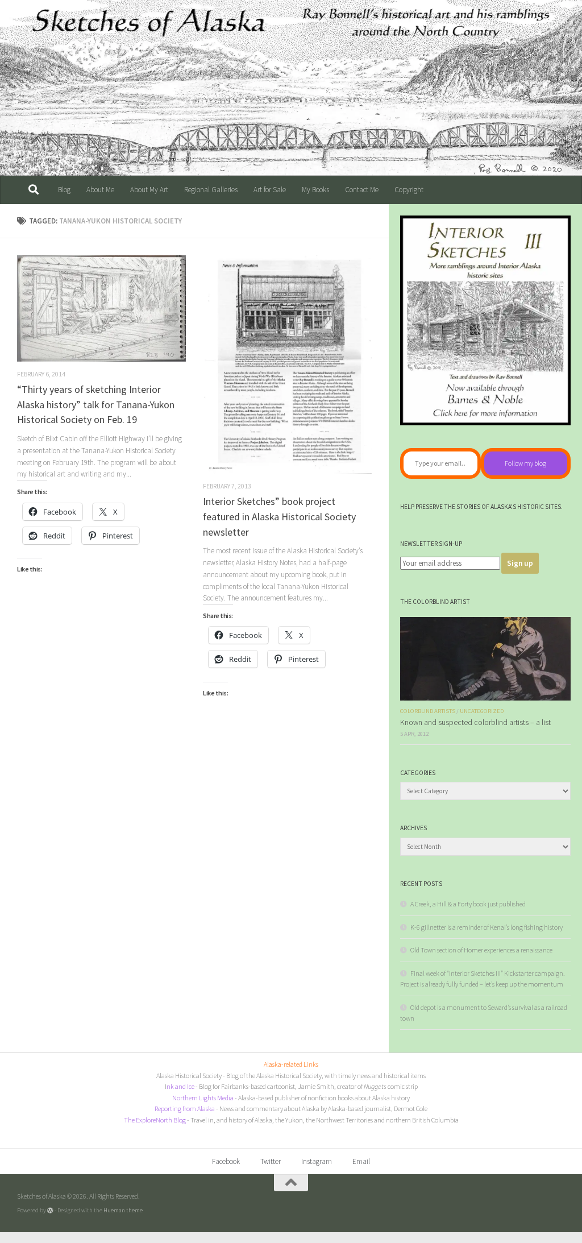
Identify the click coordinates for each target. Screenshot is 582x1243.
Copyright (408, 189)
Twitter (270, 1161)
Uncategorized (482, 711)
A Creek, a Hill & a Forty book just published (468, 904)
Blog (64, 189)
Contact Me (362, 189)
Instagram (316, 1161)
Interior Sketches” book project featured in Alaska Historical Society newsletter (279, 516)
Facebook (226, 1161)
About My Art (149, 189)
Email (361, 1161)
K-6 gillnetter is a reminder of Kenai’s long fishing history (486, 927)
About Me (100, 189)
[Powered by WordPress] (50, 1210)
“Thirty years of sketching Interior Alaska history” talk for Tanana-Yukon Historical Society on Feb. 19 (95, 404)
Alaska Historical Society (189, 1075)
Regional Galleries (211, 189)
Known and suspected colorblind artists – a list (475, 722)
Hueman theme (123, 1210)
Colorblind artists (427, 711)
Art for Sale (269, 189)
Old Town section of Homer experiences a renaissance (481, 950)
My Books (315, 189)
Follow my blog (525, 463)
